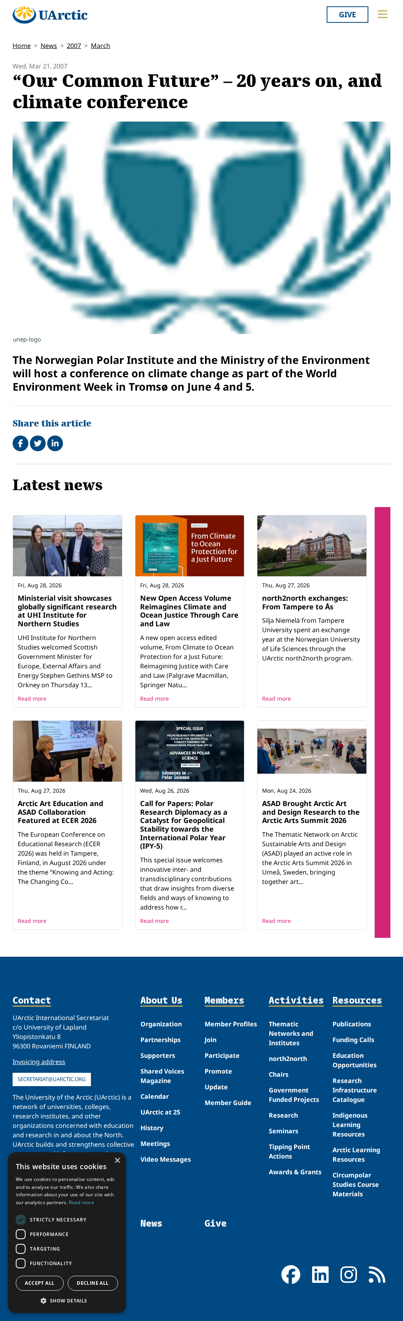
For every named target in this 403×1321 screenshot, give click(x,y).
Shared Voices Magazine (162, 1076)
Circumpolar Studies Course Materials (356, 1184)
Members (224, 1000)
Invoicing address (39, 1061)
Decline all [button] (93, 1283)
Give (347, 14)
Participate (222, 1055)
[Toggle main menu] (382, 14)
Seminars (283, 1131)
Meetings (155, 1143)
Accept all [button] (39, 1283)
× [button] (117, 1161)
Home (22, 45)
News (49, 45)
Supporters (157, 1055)
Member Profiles (231, 1024)
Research (283, 1115)
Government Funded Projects (294, 1095)
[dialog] (67, 1232)
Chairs (278, 1074)
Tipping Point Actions (289, 1151)
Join (210, 1039)
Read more (32, 698)
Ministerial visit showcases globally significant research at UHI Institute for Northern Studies (67, 610)
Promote (218, 1071)
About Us (161, 1000)
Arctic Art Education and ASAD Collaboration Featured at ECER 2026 (60, 812)
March (100, 45)
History (151, 1128)
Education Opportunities (355, 1060)
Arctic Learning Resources (356, 1155)
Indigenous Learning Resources (350, 1124)
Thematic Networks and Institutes (291, 1033)
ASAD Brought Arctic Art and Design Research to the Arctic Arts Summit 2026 (311, 812)
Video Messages (165, 1159)
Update (216, 1087)
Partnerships (160, 1039)
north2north (288, 1058)
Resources (357, 1000)
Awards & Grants (295, 1172)
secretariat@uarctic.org (52, 1079)
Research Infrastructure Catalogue (355, 1090)
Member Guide (228, 1102)
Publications (352, 1024)
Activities (296, 1000)
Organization (161, 1024)
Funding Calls (353, 1039)
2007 (74, 45)
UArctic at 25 (160, 1112)
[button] (67, 1300)
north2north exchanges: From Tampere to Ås (305, 602)
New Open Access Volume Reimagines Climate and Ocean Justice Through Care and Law (189, 610)
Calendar (154, 1096)
